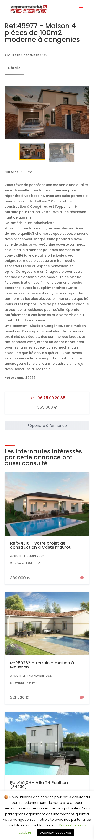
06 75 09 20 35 (51, 398)
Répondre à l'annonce (47, 425)
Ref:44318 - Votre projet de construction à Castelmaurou (40, 545)
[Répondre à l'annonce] (82, 578)
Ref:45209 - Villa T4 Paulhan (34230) (39, 784)
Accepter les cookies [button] (56, 832)
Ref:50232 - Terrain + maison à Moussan (42, 665)
